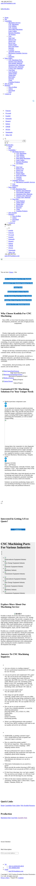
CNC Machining (21, 153)
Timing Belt (19, 204)
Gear (13, 165)
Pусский (8, 113)
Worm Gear (19, 170)
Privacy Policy (5, 878)
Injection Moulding (22, 162)
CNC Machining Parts (19, 189)
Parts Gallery (12, 187)
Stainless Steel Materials (23, 190)
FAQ (13, 221)
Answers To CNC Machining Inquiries (18, 304)
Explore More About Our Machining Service (18, 300)
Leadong (21, 878)
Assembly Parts (22, 818)
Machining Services (18, 151)
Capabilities (12, 150)
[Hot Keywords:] (33, 101)
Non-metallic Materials (23, 192)
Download (15, 219)
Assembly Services (18, 180)
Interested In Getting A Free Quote (18, 292)
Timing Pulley (20, 173)
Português (9, 118)
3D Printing (19, 163)
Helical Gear (20, 168)
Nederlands (9, 132)
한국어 (8, 129)
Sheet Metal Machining (23, 158)
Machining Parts (6, 818)
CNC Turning (20, 157)
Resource (11, 214)
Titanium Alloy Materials (23, 196)
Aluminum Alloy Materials (24, 194)
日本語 (8, 126)
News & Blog (16, 216)
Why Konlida (12, 212)
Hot (9, 148)
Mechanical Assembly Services (25, 182)
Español (8, 116)
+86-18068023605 (14, 868)
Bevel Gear (19, 172)
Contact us (11, 223)
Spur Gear (19, 167)
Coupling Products (21, 211)
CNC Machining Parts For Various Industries (18, 296)
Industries (15, 185)
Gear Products (20, 201)
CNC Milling (20, 155)
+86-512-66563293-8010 (16, 866)
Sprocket (19, 177)
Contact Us (18, 529)
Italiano (8, 124)
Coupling (19, 179)
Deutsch (8, 121)
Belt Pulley (19, 206)
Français (8, 110)
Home (10, 146)
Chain (18, 209)
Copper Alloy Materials (23, 197)
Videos (14, 218)
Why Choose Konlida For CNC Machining (18, 279)
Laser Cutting (20, 160)
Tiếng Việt (9, 135)
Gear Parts (15, 199)
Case (13, 184)
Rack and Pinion (21, 175)
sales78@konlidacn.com (8, 3)
